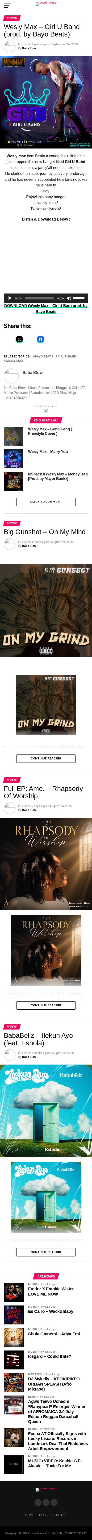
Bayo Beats (44, 356)
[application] (46, 298)
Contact (59, 1515)
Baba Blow (29, 48)
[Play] (10, 298)
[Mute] (69, 298)
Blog (43, 1515)
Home (29, 1515)
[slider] (79, 298)
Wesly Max (14, 360)
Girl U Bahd (67, 356)
